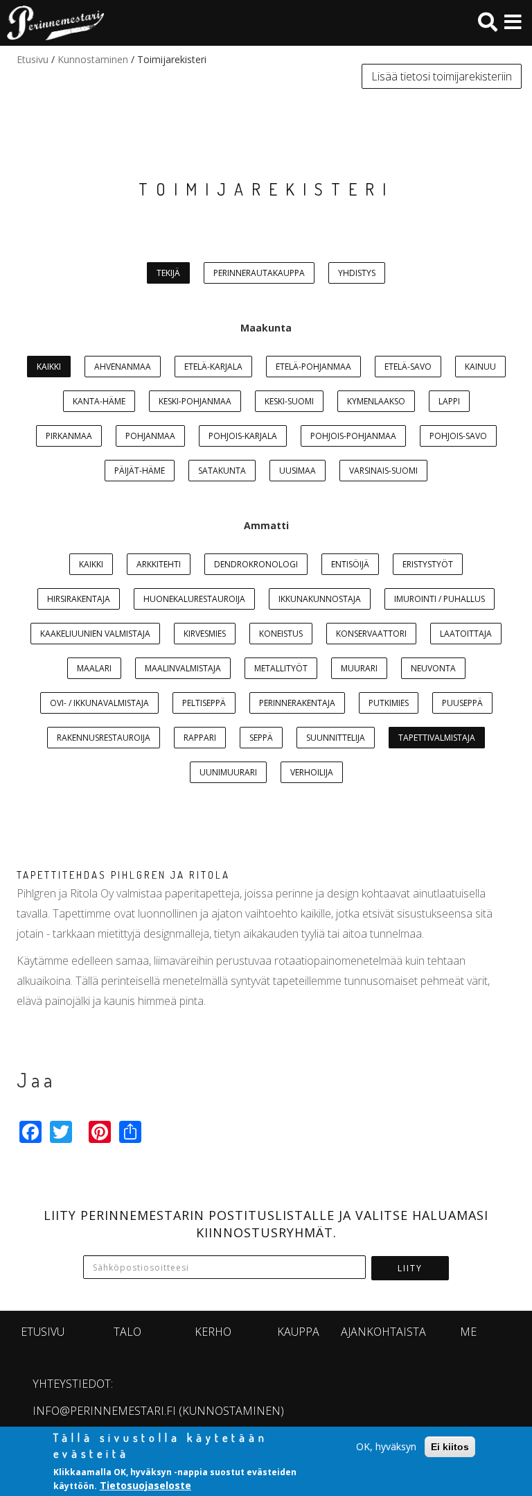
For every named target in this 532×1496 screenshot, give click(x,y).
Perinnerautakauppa (259, 273)
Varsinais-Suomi (383, 470)
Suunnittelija (335, 737)
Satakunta (222, 470)
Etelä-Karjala (213, 366)
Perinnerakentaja (297, 703)
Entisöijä (350, 564)
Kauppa (298, 1331)
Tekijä (168, 273)
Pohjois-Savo (458, 436)
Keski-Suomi (289, 401)
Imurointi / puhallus (439, 599)
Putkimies (389, 703)
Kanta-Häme (99, 401)
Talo (127, 1331)
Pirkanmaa (69, 436)
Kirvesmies (205, 633)
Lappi (449, 401)
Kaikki (49, 366)
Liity (410, 1268)
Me (468, 1331)
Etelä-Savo (408, 366)
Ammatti (266, 525)
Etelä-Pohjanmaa (313, 366)
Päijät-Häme (139, 470)
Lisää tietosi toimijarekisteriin (441, 76)
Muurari (359, 668)
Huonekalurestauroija (194, 599)
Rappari (200, 737)
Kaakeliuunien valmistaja (95, 633)
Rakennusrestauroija (103, 737)
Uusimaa (297, 470)
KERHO (213, 1331)
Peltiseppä (204, 703)
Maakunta (266, 327)
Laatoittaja (466, 633)
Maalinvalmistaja (183, 668)
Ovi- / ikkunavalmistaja (99, 703)
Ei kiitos (450, 1446)
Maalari (94, 668)
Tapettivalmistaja (436, 737)
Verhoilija (311, 772)
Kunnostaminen (92, 59)
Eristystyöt (427, 564)
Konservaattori (371, 633)
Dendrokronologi (256, 564)
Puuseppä (462, 703)
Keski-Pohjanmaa (195, 401)
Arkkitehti (158, 564)
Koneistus (281, 633)
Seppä (261, 737)
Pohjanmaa (150, 436)
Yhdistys (356, 273)
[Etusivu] (52, 23)
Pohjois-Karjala (243, 436)
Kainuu (480, 366)
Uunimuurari (228, 772)
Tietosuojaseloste (145, 1485)
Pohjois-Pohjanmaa (353, 436)
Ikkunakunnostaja (319, 599)
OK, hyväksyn (386, 1446)
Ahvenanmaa (122, 366)
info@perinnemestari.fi (104, 1410)
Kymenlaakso (376, 401)
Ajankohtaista (383, 1331)
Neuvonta (433, 668)
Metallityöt (281, 668)
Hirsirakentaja (78, 599)
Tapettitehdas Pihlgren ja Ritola (123, 875)
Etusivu (32, 59)
